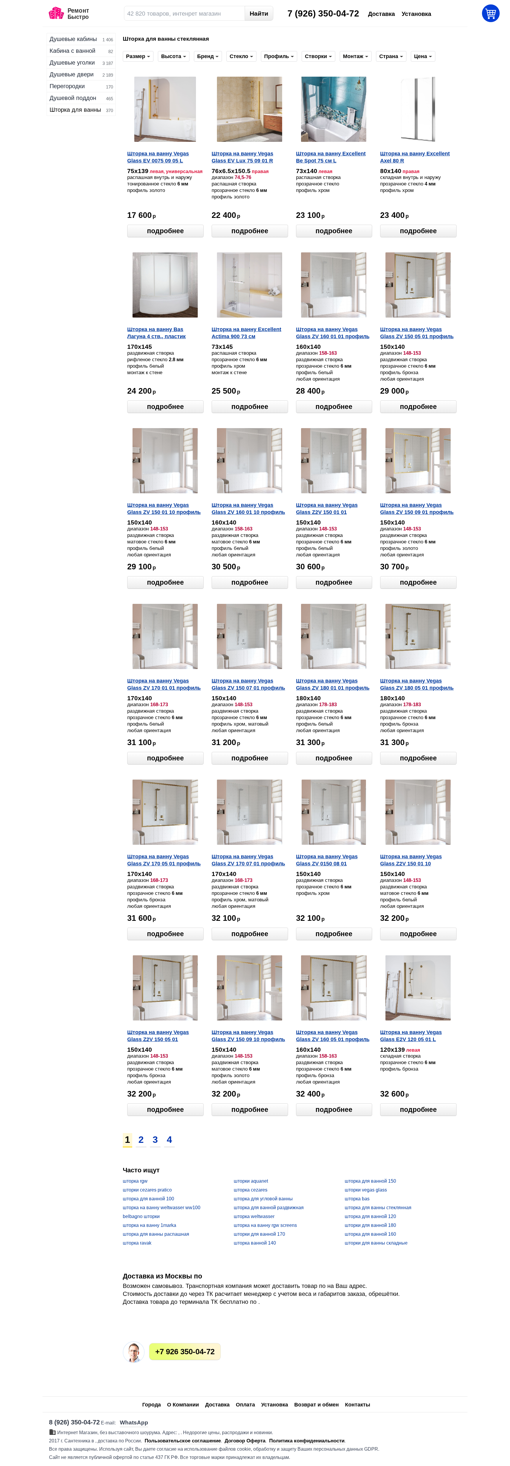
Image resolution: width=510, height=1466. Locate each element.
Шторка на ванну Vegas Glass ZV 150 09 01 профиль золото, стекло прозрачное (417, 509)
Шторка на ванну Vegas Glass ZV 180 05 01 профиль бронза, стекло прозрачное (417, 685)
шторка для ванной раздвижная (269, 1207)
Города (151, 1405)
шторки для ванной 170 (259, 1234)
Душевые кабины (73, 39)
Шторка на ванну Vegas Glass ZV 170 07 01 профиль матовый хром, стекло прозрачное (248, 861)
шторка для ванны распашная (156, 1234)
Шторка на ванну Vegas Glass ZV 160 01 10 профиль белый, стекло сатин (248, 509)
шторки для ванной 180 (370, 1225)
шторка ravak (137, 1242)
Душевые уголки (72, 62)
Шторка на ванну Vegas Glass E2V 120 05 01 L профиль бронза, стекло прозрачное (412, 1036)
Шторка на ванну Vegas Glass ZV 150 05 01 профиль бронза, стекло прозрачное (417, 333)
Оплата (245, 1405)
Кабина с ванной (72, 50)
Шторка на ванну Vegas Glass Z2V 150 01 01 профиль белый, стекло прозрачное (327, 509)
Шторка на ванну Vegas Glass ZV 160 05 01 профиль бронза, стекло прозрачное (333, 1036)
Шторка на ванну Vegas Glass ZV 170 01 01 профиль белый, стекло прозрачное (164, 685)
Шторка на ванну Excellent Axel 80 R (415, 157)
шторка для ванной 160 (370, 1234)
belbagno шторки (141, 1216)
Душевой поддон (73, 98)
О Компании (183, 1405)
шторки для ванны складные (376, 1242)
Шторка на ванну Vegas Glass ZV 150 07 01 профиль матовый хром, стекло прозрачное (248, 685)
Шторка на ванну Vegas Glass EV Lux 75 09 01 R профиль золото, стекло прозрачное (244, 158)
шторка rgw (135, 1181)
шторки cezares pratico (147, 1189)
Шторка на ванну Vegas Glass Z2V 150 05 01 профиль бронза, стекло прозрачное (159, 1036)
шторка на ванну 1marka (149, 1225)
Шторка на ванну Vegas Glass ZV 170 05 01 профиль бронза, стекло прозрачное (164, 861)
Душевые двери (72, 74)
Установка (274, 1405)
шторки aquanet (251, 1181)
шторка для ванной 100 (148, 1198)
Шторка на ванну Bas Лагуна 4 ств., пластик (156, 332)
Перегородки (67, 86)
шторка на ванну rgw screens (265, 1225)
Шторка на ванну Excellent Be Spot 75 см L (331, 157)
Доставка (217, 1405)
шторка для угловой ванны (263, 1198)
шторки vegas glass (366, 1189)
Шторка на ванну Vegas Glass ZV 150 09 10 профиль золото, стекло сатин (248, 1036)
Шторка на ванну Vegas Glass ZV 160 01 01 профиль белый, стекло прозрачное (333, 333)
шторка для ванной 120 (370, 1216)
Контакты (357, 1405)
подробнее (165, 231)
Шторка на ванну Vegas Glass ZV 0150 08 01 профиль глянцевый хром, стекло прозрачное (331, 861)
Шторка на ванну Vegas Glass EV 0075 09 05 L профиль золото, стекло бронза (159, 158)
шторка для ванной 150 (370, 1181)
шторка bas (357, 1198)
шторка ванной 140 (255, 1242)
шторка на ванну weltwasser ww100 (161, 1207)
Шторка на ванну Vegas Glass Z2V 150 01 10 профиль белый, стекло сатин (412, 861)
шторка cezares (250, 1189)
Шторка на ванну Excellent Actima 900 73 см (246, 332)
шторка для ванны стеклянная (378, 1207)
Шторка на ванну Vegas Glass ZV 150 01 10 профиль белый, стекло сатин (164, 509)
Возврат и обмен (316, 1405)
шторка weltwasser (254, 1216)
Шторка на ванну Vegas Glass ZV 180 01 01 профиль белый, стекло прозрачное (333, 685)
